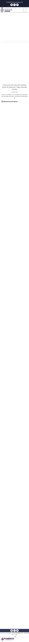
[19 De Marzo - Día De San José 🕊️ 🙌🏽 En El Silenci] (14, 482)
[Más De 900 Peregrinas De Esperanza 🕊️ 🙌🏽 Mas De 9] (5, 146)
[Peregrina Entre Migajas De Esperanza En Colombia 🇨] (5, 329)
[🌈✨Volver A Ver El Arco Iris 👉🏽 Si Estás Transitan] (23, 322)
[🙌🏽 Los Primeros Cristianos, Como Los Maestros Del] (14, 324)
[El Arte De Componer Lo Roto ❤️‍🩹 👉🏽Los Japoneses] (5, 415)
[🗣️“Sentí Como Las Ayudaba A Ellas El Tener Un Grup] (5, 596)
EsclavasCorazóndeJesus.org (7, 633)
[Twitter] (17, 5)
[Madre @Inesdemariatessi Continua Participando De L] (5, 236)
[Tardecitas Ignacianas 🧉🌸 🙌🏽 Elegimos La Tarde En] (23, 145)
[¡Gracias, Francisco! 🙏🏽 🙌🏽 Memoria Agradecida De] (14, 225)
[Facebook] (11, 5)
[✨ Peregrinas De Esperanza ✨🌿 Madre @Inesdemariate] (5, 491)
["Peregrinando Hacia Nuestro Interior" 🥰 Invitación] (14, 405)
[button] (24, 10)
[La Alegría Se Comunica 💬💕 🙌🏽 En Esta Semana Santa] (23, 226)
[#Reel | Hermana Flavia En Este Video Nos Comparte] (23, 388)
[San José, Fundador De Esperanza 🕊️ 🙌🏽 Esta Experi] (23, 510)
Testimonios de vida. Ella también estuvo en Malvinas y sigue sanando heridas (14, 87)
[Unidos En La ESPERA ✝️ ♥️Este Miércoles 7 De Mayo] (14, 123)
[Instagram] (14, 5)
